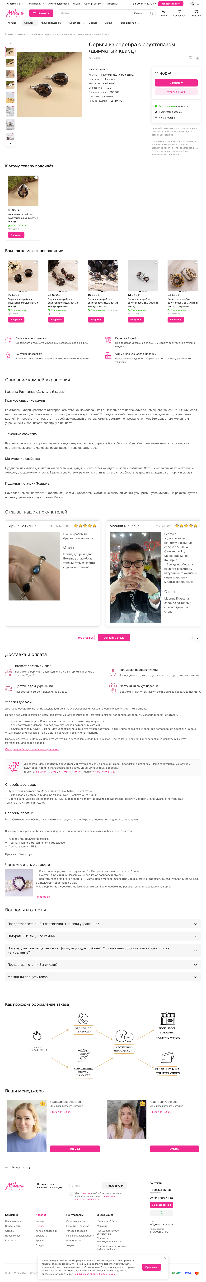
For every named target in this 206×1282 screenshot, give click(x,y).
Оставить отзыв (114, 637)
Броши (40, 1240)
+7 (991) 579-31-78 (161, 1198)
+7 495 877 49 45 (70, 771)
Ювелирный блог (107, 1221)
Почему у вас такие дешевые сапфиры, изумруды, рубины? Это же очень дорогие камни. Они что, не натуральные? (88, 950)
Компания (11, 1214)
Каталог (41, 1214)
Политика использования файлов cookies (111, 1248)
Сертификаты (13, 1225)
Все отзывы (85, 637)
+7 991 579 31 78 (103, 771)
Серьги (40, 1225)
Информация (105, 1214)
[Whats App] (161, 1213)
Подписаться (114, 1185)
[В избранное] (190, 57)
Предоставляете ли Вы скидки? (33, 965)
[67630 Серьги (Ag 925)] (49, 84)
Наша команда (13, 1221)
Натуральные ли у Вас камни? (31, 936)
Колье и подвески (46, 1230)
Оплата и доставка (77, 1221)
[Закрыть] (165, 1258)
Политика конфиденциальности (109, 1240)
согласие (85, 1193)
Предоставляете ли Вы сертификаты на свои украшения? (53, 924)
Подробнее (43, 896)
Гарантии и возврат (77, 1225)
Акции (70, 1245)
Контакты (10, 1240)
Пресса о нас (12, 1235)
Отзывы (9, 1230)
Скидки (40, 1245)
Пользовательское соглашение (108, 1232)
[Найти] (151, 13)
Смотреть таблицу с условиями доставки (32, 749)
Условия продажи (76, 1230)
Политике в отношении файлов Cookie (94, 1274)
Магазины (102, 1225)
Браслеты (41, 1235)
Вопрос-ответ (74, 1240)
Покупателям (75, 1214)
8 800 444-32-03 (143, 3)
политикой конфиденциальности (95, 1197)
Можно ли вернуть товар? (28, 977)
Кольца (40, 1221)
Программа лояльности (80, 1235)
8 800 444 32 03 (45, 771)
